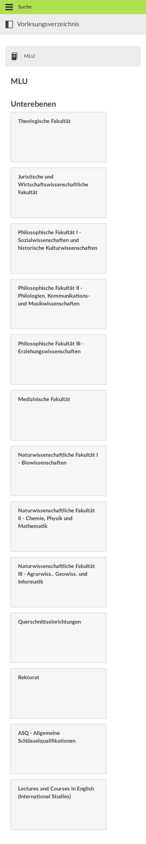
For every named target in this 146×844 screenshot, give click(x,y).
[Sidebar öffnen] (9, 24)
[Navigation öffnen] (9, 7)
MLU (29, 56)
